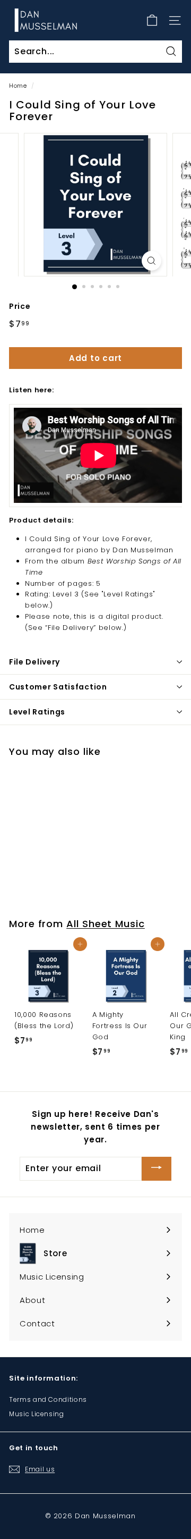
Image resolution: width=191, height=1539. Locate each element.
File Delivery (34, 662)
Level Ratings (37, 712)
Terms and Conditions (48, 1399)
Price (19, 306)
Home (18, 85)
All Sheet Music (105, 923)
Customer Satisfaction (58, 687)
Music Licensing (36, 1413)
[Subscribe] (156, 1169)
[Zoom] (151, 261)
